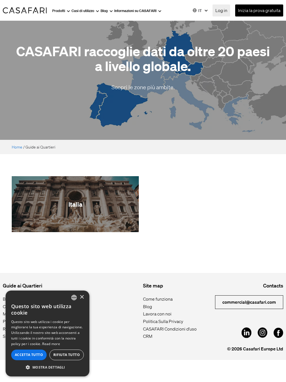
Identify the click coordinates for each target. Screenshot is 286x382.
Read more (51, 343)
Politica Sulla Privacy (163, 321)
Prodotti (59, 10)
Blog (105, 10)
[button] (47, 367)
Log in (221, 10)
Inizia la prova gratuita (259, 10)
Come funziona (158, 299)
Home (17, 146)
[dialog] (47, 333)
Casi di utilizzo (83, 10)
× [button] (82, 297)
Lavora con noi (157, 314)
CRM (147, 336)
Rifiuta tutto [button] (66, 354)
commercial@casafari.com (249, 302)
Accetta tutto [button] (29, 354)
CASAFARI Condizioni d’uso (170, 329)
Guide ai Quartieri (22, 285)
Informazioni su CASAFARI (135, 10)
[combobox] (74, 297)
